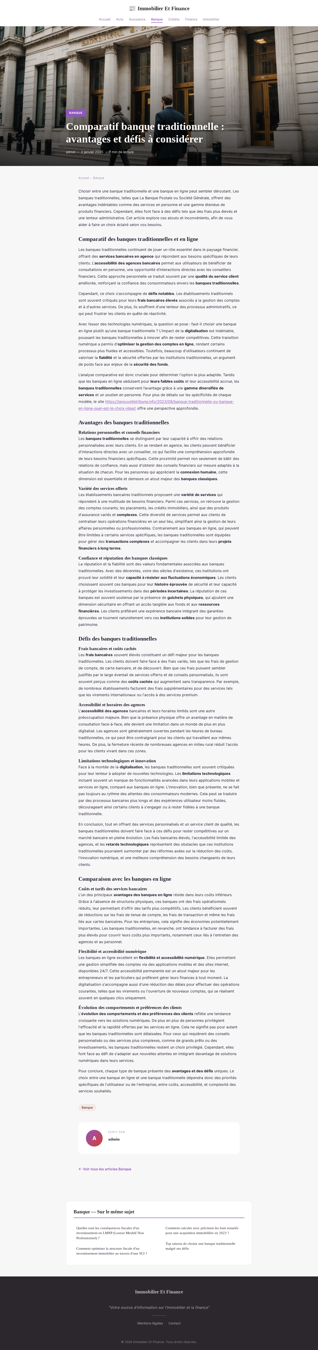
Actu (119, 19)
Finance (191, 19)
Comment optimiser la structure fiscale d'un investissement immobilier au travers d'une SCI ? (111, 1250)
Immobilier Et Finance (159, 8)
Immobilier (211, 19)
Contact (175, 1323)
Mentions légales (150, 1323)
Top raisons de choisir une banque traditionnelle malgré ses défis (200, 1246)
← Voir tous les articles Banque (104, 1169)
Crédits (174, 19)
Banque (157, 19)
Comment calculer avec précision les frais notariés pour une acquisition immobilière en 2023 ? (202, 1230)
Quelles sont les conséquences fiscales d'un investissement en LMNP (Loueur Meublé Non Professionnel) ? (110, 1233)
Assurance (137, 19)
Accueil (105, 19)
